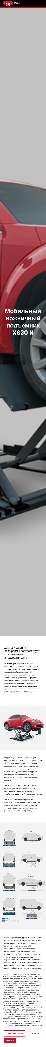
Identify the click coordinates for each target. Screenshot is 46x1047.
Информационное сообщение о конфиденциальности (21, 1024)
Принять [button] (10, 1040)
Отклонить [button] (33, 1033)
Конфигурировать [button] (14, 1033)
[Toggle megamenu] (40, 3)
